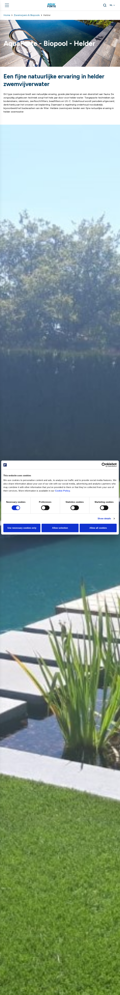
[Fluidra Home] (56, 5)
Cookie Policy (62, 490)
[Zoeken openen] (105, 5)
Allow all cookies (98, 528)
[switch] (45, 507)
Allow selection (60, 528)
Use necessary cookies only (21, 528)
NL (111, 5)
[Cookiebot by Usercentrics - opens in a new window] (104, 465)
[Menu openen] (7, 5)
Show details (104, 518)
